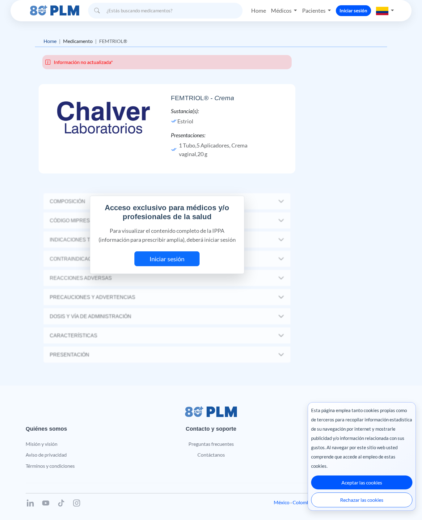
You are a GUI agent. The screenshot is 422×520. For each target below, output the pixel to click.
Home (258, 10)
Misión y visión (41, 444)
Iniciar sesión (353, 10)
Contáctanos (211, 455)
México (281, 502)
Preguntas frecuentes (211, 444)
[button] (384, 10)
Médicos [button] (282, 10)
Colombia (303, 502)
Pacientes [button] (314, 10)
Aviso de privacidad (46, 455)
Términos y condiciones (50, 466)
